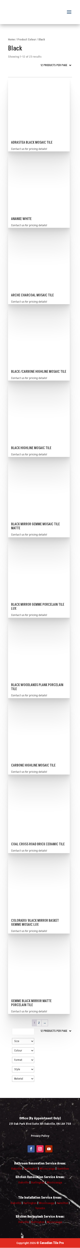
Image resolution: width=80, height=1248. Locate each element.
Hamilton (63, 1168)
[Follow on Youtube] (48, 1148)
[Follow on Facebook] (31, 1148)
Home (11, 40)
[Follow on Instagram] (40, 1148)
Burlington (30, 1168)
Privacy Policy (40, 1136)
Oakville (16, 1168)
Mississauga (47, 1168)
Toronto (40, 1208)
